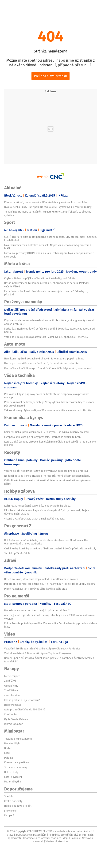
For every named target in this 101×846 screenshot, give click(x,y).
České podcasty (13, 801)
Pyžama (8, 758)
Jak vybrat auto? (13, 724)
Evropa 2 (9, 815)
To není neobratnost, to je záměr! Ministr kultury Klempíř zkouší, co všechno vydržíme (47, 213)
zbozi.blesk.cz (12, 695)
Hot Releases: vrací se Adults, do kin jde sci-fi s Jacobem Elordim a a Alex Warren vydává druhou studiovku (46, 541)
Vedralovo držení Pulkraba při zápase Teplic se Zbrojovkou (38, 653)
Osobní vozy (11, 686)
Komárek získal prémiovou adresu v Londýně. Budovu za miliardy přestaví (46, 432)
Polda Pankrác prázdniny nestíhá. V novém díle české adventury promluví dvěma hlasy (50, 624)
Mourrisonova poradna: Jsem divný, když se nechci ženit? (37, 610)
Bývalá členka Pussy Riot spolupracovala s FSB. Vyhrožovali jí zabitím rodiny (47, 207)
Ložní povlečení (13, 777)
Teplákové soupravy (15, 767)
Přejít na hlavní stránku (50, 76)
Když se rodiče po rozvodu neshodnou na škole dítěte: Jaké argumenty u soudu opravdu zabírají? (49, 322)
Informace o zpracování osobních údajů (45, 838)
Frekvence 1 (11, 811)
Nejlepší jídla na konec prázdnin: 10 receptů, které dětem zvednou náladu (47, 476)
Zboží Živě (10, 681)
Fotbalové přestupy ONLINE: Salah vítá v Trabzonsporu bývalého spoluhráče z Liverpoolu (49, 254)
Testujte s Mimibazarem (18, 739)
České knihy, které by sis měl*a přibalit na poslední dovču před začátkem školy (50, 548)
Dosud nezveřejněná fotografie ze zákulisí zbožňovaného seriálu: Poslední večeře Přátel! (46, 284)
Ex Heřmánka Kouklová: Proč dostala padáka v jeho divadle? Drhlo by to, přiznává (46, 292)
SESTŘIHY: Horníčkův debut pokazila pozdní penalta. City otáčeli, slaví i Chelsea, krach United (50, 238)
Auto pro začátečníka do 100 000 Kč (24, 709)
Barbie (8, 748)
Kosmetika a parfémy (16, 762)
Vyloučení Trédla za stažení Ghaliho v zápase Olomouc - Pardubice (42, 648)
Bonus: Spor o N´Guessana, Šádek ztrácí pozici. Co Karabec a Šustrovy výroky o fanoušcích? (49, 659)
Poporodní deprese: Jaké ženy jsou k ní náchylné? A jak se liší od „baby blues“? (49, 584)
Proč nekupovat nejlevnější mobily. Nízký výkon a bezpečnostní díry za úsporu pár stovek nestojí (49, 403)
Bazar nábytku (12, 781)
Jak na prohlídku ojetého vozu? (22, 700)
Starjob (8, 796)
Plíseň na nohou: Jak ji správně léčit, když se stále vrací (35, 589)
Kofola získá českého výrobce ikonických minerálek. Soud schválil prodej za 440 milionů (50, 443)
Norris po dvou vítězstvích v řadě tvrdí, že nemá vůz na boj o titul (41, 363)
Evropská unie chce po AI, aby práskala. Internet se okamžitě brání (42, 437)
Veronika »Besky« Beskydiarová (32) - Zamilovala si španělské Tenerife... (46, 337)
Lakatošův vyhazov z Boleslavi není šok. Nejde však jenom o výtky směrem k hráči (47, 246)
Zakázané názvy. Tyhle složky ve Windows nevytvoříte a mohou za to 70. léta (47, 410)
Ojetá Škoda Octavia (16, 719)
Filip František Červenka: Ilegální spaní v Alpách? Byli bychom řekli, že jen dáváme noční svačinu (46, 512)
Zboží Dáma (11, 690)
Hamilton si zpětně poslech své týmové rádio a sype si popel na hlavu (44, 358)
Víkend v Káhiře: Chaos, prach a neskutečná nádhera (34, 518)
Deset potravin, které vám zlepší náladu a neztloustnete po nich (41, 579)
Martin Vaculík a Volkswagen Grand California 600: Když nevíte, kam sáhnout (48, 368)
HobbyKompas (12, 705)
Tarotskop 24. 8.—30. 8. (17, 553)
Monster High (11, 743)
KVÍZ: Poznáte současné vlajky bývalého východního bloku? (37, 506)
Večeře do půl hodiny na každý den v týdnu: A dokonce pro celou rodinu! (46, 471)
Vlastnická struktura (57, 841)
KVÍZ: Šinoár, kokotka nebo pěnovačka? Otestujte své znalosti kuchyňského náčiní (47, 482)
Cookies (75, 838)
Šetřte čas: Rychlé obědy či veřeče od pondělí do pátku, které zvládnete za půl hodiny (49, 330)
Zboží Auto (10, 714)
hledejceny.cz (12, 676)
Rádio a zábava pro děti (18, 806)
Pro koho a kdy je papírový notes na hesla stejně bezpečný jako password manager (46, 395)
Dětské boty (11, 772)
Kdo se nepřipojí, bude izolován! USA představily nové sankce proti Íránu (46, 202)
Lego (7, 753)
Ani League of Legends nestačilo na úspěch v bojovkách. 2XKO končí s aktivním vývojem (49, 616)
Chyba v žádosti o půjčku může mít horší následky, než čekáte (39, 278)
